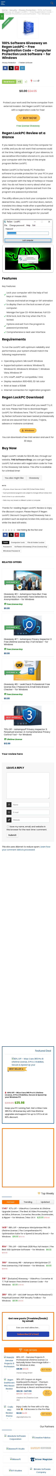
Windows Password (11, 551)
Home (5, 10)
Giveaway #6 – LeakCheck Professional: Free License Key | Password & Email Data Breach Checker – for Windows (27, 687)
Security (13, 10)
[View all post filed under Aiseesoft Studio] (15, 1448)
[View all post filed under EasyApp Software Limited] (41, 1448)
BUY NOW (30, 118)
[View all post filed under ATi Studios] (15, 1470)
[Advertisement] (28, 1158)
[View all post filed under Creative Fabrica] (41, 1437)
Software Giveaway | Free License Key (30, 547)
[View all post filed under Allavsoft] (15, 1459)
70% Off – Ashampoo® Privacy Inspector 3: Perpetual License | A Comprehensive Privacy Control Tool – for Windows (27, 732)
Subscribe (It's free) (28, 1334)
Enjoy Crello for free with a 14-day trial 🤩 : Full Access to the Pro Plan (33, 1408)
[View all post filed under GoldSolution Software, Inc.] (41, 1459)
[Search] (52, 3)
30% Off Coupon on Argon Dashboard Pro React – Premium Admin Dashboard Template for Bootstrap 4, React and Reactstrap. (33, 1383)
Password (7, 547)
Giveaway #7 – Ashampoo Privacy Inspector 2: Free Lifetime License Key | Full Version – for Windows (28, 642)
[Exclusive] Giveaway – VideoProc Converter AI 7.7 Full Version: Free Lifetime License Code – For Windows (27, 1281)
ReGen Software (26, 62)
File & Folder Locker (35, 542)
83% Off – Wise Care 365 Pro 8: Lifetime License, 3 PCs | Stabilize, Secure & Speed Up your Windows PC (26, 1094)
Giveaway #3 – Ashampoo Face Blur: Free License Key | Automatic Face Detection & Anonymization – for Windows (25, 597)
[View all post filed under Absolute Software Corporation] (15, 1437)
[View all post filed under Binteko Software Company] (41, 1470)
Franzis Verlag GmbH (24, 1373)
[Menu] (3, 3)
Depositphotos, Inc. (23, 1417)
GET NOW (46, 1414)
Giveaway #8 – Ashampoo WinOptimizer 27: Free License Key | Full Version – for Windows (26, 1264)
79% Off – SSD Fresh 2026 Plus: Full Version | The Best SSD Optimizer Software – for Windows (28, 1248)
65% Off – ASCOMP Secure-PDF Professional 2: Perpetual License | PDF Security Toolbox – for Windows (27, 1297)
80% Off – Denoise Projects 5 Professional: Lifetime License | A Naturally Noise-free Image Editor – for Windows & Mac (33, 1361)
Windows (29, 430)
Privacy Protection (27, 10)
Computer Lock (18, 542)
